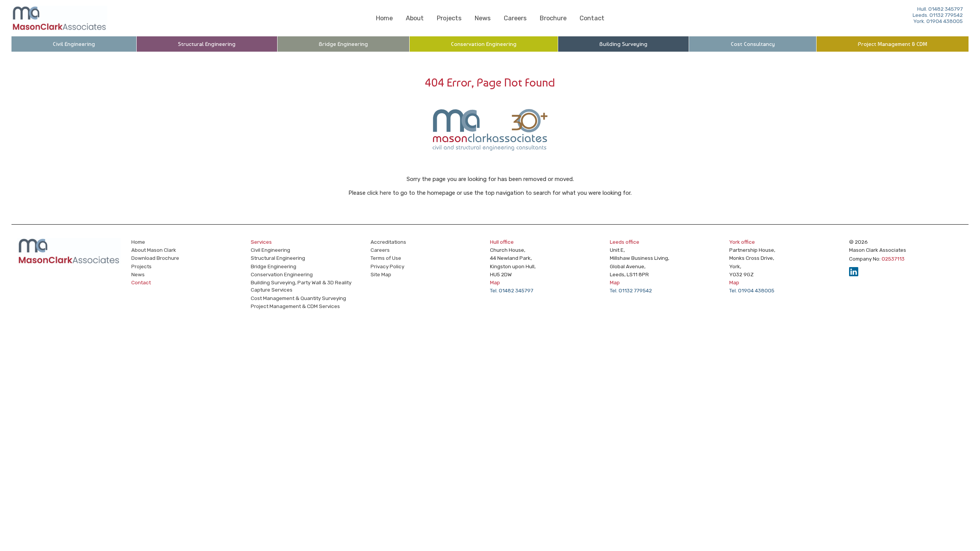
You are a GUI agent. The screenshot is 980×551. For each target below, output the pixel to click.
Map (495, 282)
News (483, 18)
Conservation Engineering (483, 44)
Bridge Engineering (343, 44)
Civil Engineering (74, 44)
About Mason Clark (153, 250)
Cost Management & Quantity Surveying (298, 298)
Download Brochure (155, 258)
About (415, 18)
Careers (515, 18)
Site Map (381, 274)
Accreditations (388, 242)
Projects (449, 18)
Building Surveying (623, 44)
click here (379, 192)
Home (384, 18)
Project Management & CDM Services (295, 306)
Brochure (553, 18)
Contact (592, 18)
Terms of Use (386, 258)
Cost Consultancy (753, 44)
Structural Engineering (206, 44)
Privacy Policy (387, 266)
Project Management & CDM (892, 44)
